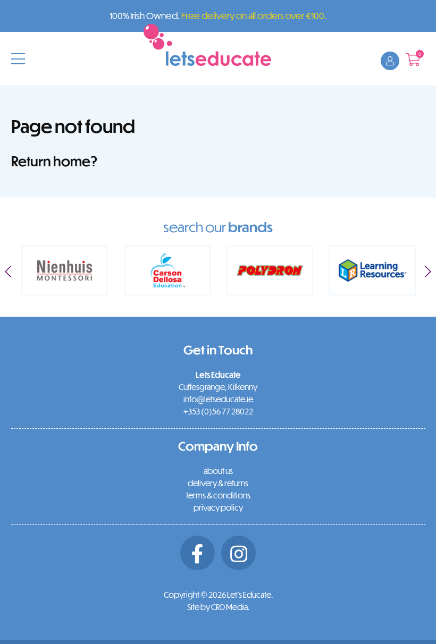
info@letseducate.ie (218, 399)
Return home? (54, 160)
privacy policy (218, 507)
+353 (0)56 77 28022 (218, 411)
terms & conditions (218, 495)
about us (218, 471)
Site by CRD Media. (218, 607)
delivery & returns (218, 483)
